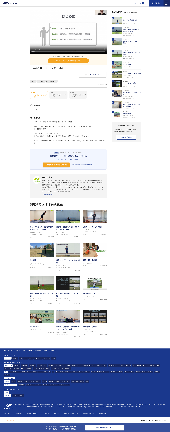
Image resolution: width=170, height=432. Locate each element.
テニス (53, 358)
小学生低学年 (12, 372)
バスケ (25, 358)
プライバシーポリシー (88, 413)
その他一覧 (68, 368)
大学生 (40, 372)
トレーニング (40, 81)
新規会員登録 (156, 3)
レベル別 (7, 381)
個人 (125, 372)
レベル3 (26, 381)
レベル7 (51, 381)
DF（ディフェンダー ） (153, 365)
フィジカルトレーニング (87, 365)
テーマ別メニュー (9, 378)
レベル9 (63, 381)
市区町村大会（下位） (116, 372)
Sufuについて (18, 413)
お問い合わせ (102, 413)
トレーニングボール (18, 395)
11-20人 (138, 372)
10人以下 (131, 372)
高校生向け (32, 365)
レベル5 (38, 381)
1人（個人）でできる (57, 368)
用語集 (6, 392)
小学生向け (17, 365)
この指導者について (47, 194)
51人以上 (7, 374)
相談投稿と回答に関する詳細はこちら (83, 164)
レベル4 (32, 381)
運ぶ (77, 381)
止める (82, 381)
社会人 (45, 372)
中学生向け (25, 365)
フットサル (47, 358)
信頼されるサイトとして (33, 413)
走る (73, 381)
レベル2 (20, 381)
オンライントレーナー (26, 350)
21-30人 (144, 372)
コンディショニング (51, 81)
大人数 (35, 368)
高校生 (34, 372)
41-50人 (157, 372)
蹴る (87, 381)
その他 (81, 372)
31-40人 (150, 372)
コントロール (66, 365)
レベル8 (57, 381)
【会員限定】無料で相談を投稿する (56, 165)
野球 (20, 358)
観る (68, 381)
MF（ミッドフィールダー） (12, 368)
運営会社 (47, 413)
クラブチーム (73, 372)
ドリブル (39, 365)
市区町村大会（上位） (103, 372)
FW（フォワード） (26, 368)
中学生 (29, 372)
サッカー (33, 81)
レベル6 (44, 381)
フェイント (58, 365)
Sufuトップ (7, 350)
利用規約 (56, 413)
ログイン (138, 3)
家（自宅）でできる (44, 368)
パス (45, 365)
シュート (50, 365)
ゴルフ (31, 358)
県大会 (93, 372)
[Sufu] (8, 3)
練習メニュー (8, 365)
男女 (57, 372)
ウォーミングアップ (101, 365)
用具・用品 (8, 395)
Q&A (6, 372)
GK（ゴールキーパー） (139, 365)
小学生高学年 (21, 372)
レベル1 (13, 381)
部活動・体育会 (64, 372)
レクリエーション (126, 365)
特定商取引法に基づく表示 (71, 413)
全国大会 (87, 372)
